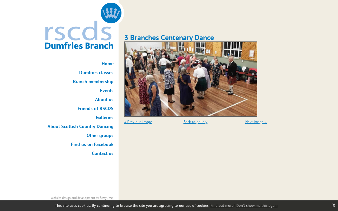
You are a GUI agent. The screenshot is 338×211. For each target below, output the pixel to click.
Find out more (221, 205)
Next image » (256, 122)
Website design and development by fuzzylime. (82, 198)
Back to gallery (196, 122)
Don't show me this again (257, 205)
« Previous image (138, 122)
